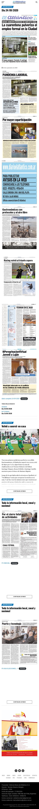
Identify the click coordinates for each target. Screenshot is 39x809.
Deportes (34, 775)
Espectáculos (26, 775)
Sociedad (8, 778)
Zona (25, 778)
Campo (14, 775)
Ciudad (19, 775)
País (14, 778)
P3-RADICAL (6, 563)
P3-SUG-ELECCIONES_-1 (10, 668)
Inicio (3, 775)
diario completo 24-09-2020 (11, 398)
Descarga (24, 398)
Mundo (8, 775)
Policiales (19, 778)
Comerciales (32, 778)
